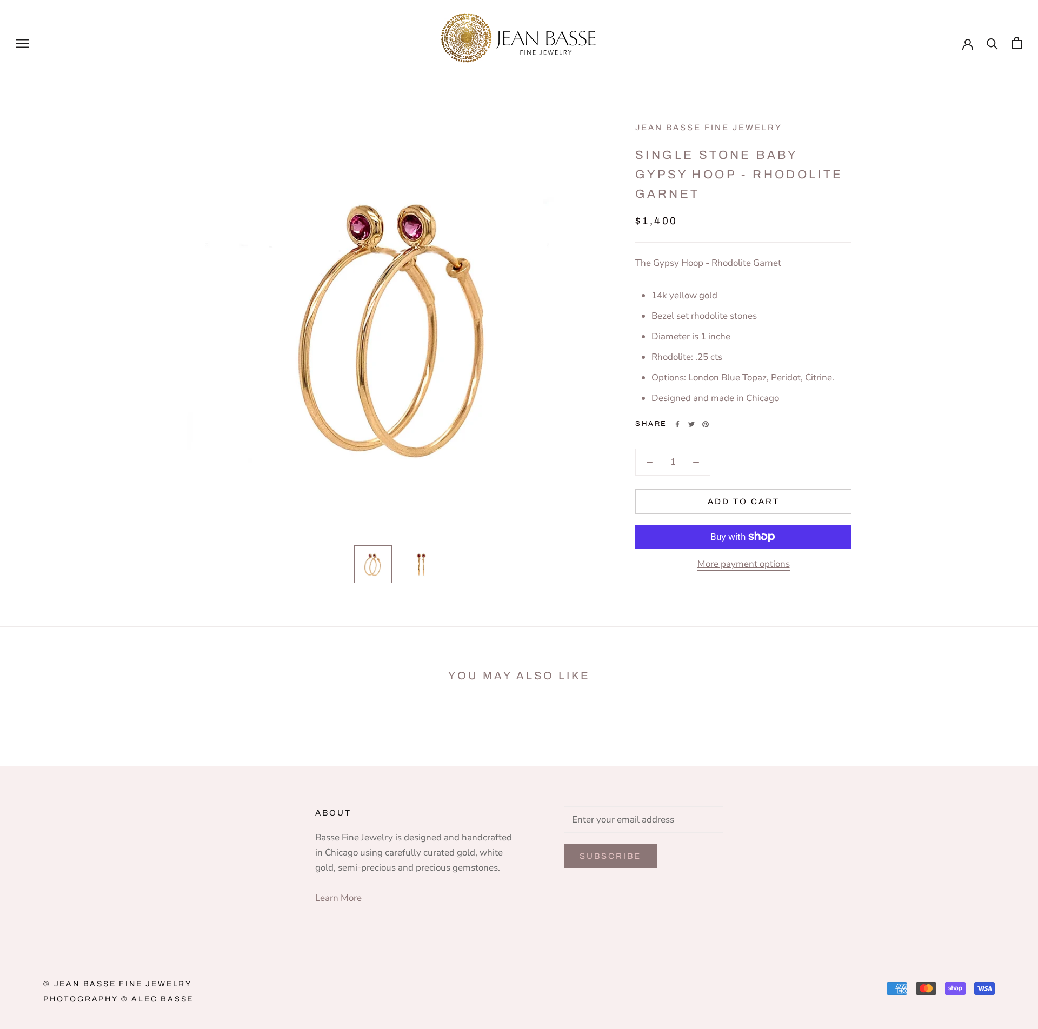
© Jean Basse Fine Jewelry (117, 984)
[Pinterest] (705, 424)
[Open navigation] (22, 43)
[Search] (992, 43)
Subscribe (610, 856)
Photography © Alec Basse (118, 999)
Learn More (338, 898)
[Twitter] (691, 424)
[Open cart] (1017, 43)
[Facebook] (677, 424)
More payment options (743, 564)
